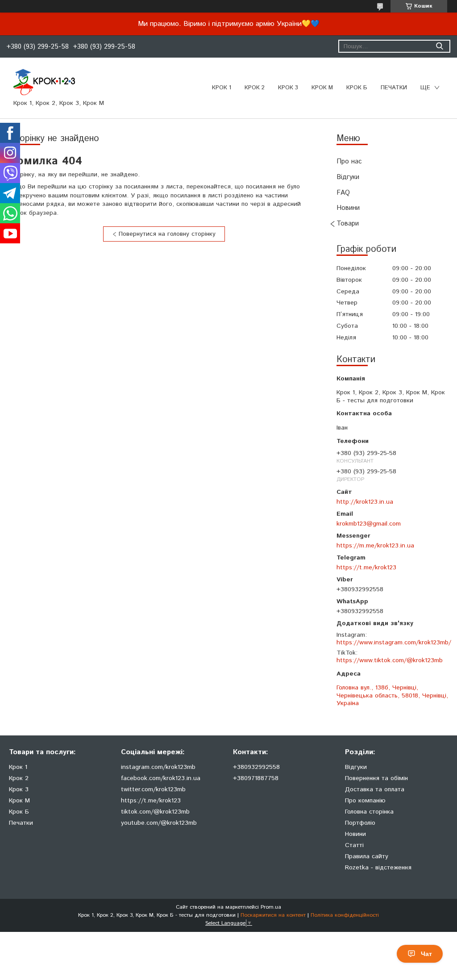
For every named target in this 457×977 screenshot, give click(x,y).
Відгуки (348, 177)
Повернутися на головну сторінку (167, 234)
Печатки (21, 822)
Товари (348, 223)
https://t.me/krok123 (366, 567)
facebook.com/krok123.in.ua (160, 778)
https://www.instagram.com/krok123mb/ (394, 642)
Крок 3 (288, 88)
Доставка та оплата (374, 789)
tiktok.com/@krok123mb (155, 811)
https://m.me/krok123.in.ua (375, 545)
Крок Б (356, 88)
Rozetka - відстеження (378, 867)
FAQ (343, 192)
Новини (348, 208)
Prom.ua (271, 907)
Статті (354, 845)
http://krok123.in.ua (365, 501)
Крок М (322, 88)
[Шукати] (439, 46)
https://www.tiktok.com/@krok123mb (390, 660)
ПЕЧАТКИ (394, 88)
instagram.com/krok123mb (158, 767)
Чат (426, 953)
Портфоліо (360, 822)
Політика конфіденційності (345, 915)
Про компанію (365, 800)
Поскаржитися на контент (273, 915)
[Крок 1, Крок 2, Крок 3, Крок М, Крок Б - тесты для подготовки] (44, 81)
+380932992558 (256, 767)
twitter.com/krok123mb (153, 789)
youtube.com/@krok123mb (159, 822)
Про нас (349, 161)
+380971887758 (255, 778)
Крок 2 (255, 88)
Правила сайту (366, 856)
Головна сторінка (369, 811)
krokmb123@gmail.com (369, 523)
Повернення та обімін (376, 778)
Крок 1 (221, 88)
